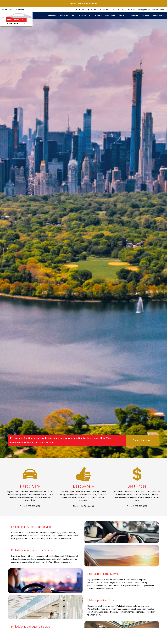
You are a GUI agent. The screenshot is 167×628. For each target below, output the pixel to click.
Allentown (52, 15)
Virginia (145, 15)
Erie (73, 15)
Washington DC (159, 15)
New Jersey (110, 15)
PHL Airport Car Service (14, 10)
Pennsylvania (84, 15)
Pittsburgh (64, 15)
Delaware (97, 15)
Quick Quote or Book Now (83, 3)
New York (123, 15)
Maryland (134, 15)
